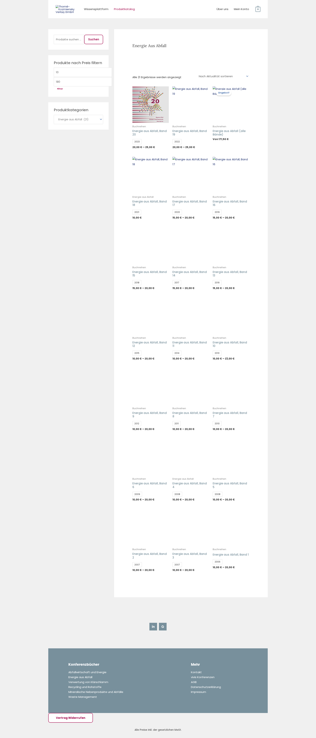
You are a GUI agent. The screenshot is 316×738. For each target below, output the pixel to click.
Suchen (93, 39)
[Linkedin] (153, 626)
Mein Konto (241, 9)
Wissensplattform (96, 9)
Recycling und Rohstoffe (84, 687)
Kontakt (196, 672)
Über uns (222, 9)
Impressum (198, 692)
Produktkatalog (124, 9)
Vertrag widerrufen (70, 718)
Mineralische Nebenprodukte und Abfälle (95, 692)
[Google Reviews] (163, 626)
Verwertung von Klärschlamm (88, 682)
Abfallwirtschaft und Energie (87, 672)
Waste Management (82, 697)
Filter (60, 88)
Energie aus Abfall (80, 677)
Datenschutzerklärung (206, 687)
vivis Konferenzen (203, 677)
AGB (194, 682)
